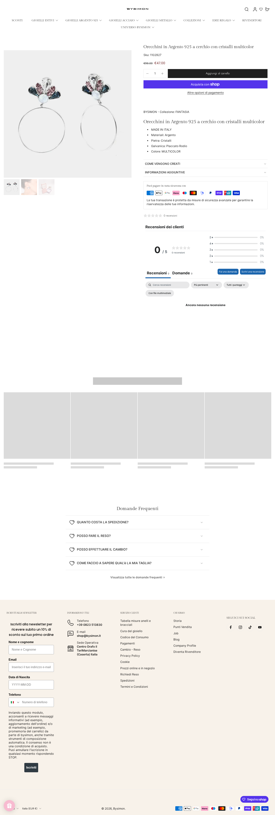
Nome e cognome (21, 642)
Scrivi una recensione (253, 271)
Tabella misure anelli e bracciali (135, 623)
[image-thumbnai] (12, 187)
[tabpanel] (205, 313)
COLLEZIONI (192, 20)
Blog (176, 639)
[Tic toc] (250, 627)
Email (12, 659)
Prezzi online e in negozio (137, 668)
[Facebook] (231, 627)
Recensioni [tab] (158, 273)
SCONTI (17, 20)
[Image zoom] (68, 114)
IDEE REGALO (221, 20)
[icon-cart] (267, 9)
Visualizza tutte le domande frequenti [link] (136, 577)
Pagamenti (127, 643)
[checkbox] (160, 293)
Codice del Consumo (134, 637)
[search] (246, 9)
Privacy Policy (130, 655)
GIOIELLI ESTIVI (43, 20)
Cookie (125, 662)
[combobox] (14, 702)
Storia (177, 621)
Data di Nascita (19, 677)
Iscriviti (31, 767)
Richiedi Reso (129, 674)
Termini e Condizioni (134, 686)
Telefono (15, 694)
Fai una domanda (228, 271)
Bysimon (119, 808)
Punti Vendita (182, 627)
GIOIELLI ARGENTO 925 (81, 20)
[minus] (147, 73)
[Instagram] (240, 627)
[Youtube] (260, 627)
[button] (218, 73)
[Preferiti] (261, 9)
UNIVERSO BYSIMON (135, 27)
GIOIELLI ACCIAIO (122, 20)
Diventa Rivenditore (187, 652)
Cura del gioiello (131, 631)
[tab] (182, 273)
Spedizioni (127, 680)
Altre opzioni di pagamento (205, 92)
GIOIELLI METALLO (159, 20)
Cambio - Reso (130, 649)
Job (175, 633)
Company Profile (184, 645)
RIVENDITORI (252, 20)
